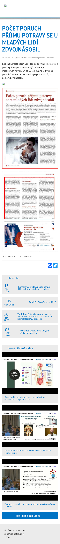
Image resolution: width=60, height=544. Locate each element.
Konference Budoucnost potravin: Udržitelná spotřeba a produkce (34, 288)
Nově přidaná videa (20, 348)
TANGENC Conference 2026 (42, 302)
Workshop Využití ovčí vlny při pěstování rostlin (34, 331)
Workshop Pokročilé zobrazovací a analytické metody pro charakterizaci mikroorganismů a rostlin (35, 316)
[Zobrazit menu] (53, 13)
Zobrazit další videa (29, 516)
